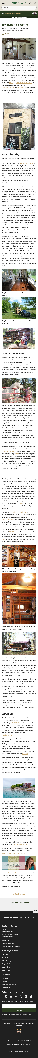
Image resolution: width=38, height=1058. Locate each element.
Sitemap (28, 1044)
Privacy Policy (27, 1014)
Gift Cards (5, 954)
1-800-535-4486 (7, 936)
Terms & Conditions (24, 1040)
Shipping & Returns (8, 943)
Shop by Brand (6, 970)
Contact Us (5, 940)
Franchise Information (9, 984)
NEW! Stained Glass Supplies (19, 17)
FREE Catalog (6, 961)
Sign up (19, 1010)
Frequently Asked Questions (11, 946)
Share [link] (7, 33)
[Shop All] (3, 3)
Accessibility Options (13, 1044)
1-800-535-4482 (7, 931)
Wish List (5, 958)
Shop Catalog (6, 967)
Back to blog (20, 894)
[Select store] (30, 3)
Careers (4, 981)
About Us (5, 978)
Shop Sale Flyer (7, 964)
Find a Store (6, 987)
